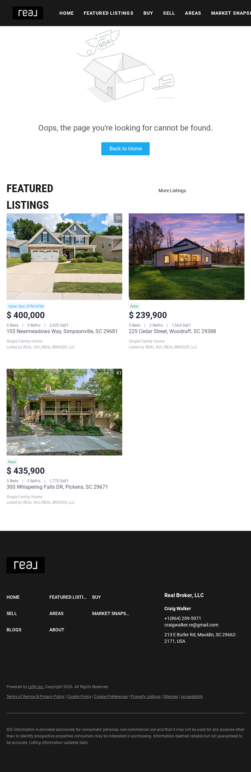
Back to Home (125, 149)
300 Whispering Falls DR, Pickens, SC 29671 (57, 487)
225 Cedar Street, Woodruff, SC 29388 (172, 331)
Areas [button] (193, 13)
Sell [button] (169, 13)
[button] (27, 13)
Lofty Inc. (36, 687)
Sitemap (170, 696)
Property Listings (145, 696)
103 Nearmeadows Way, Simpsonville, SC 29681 (62, 331)
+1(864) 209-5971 (182, 618)
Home (66, 13)
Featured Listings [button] (109, 13)
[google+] (195, 656)
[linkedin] (169, 656)
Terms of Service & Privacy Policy (35, 696)
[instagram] (182, 656)
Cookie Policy (79, 696)
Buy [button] (148, 13)
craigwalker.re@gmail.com (191, 624)
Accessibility (192, 696)
